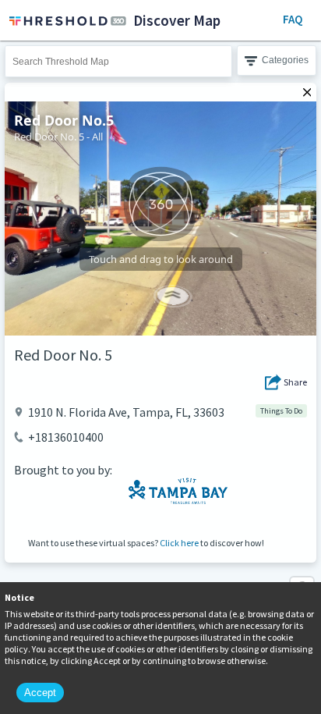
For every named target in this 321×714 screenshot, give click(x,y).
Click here (179, 543)
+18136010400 (66, 437)
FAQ (292, 19)
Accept (40, 692)
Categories (285, 60)
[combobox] (118, 61)
